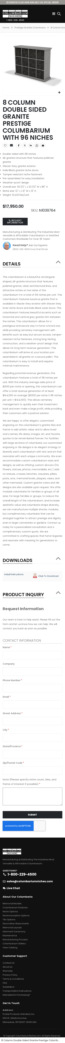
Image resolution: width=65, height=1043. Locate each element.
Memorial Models (12, 903)
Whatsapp (37, 145)
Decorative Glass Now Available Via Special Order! (32, 2)
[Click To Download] (35, 574)
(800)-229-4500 (21, 249)
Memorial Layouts (12, 927)
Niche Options (10, 911)
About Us (7, 966)
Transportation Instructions (17, 990)
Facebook (18, 145)
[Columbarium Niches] (9, 14)
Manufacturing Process (15, 939)
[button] (59, 93)
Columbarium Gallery (14, 943)
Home (6, 27)
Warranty (8, 970)
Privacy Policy (10, 974)
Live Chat (35, 249)
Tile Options (9, 919)
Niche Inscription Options (16, 915)
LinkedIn (31, 145)
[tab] (32, 262)
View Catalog (10, 947)
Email (43, 145)
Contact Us (8, 962)
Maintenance (10, 935)
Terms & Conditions (13, 978)
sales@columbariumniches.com (30, 881)
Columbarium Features (15, 907)
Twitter (24, 145)
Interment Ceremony (14, 931)
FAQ (5, 982)
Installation (8, 986)
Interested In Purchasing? (16, 994)
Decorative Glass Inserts (16, 923)
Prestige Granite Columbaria (30, 27)
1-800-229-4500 (15, 20)
